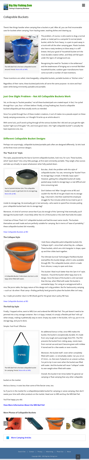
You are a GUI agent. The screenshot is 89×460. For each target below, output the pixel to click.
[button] (44, 438)
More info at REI (10, 194)
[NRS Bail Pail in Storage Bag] (34, 424)
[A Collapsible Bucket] (54, 424)
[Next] (83, 423)
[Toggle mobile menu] (84, 5)
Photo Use (60, 452)
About (69, 452)
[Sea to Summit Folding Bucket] (13, 424)
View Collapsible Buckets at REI (15, 232)
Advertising (49, 452)
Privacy (40, 452)
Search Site (21, 452)
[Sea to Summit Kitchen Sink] (75, 424)
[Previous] (5, 423)
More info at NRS (21, 69)
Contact (31, 452)
